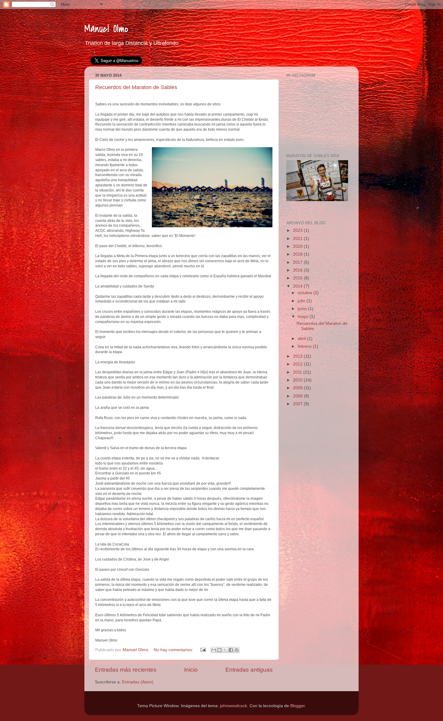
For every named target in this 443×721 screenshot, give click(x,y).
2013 (298, 356)
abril (302, 338)
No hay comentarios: (174, 650)
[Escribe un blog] (219, 650)
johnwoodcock (233, 706)
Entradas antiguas (249, 670)
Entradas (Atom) (137, 682)
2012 (298, 364)
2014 (298, 286)
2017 (298, 262)
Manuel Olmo (106, 29)
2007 (298, 404)
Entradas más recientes (125, 670)
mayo (303, 316)
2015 (298, 278)
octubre (305, 293)
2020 (298, 246)
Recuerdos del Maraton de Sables (136, 87)
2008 (298, 396)
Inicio (191, 670)
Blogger (297, 706)
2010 (298, 380)
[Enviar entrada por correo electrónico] (202, 650)
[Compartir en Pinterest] (237, 650)
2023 (298, 230)
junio (303, 308)
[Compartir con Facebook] (231, 650)
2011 (298, 372)
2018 (298, 254)
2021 (298, 238)
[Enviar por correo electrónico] (214, 650)
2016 (298, 270)
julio (302, 301)
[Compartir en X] (225, 650)
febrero (305, 346)
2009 (298, 388)
